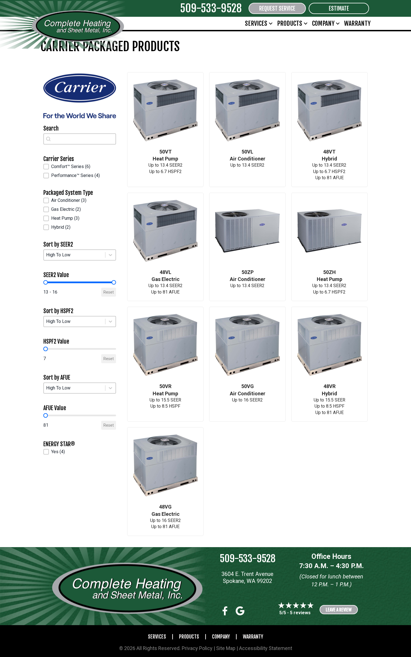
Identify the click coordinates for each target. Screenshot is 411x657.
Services (256, 23)
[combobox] (79, 139)
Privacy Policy (197, 648)
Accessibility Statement (265, 648)
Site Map (225, 648)
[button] (270, 23)
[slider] (45, 282)
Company (323, 23)
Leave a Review (339, 610)
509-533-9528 (211, 8)
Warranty (357, 23)
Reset (108, 292)
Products (289, 23)
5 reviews (300, 612)
